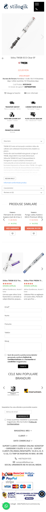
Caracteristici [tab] (8, 188)
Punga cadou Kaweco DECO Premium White (34, 216)
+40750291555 (24, 458)
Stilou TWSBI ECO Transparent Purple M (19, 280)
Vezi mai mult (10, 178)
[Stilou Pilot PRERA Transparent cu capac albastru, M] (33, 263)
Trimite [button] (23, 366)
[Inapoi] (2, 58)
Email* (7, 307)
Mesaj (7, 341)
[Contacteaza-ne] (36, 9)
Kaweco (12, 212)
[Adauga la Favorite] (12, 233)
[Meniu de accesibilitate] (42, 494)
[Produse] (37, 5)
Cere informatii (32, 93)
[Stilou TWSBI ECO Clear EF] (23, 34)
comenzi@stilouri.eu (24, 462)
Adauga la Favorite (13, 93)
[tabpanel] (23, 34)
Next (42, 36)
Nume (7, 315)
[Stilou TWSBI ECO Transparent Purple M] (12, 263)
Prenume (8, 324)
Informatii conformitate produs (15, 183)
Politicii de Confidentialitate (20, 358)
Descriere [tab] (7, 141)
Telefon (7, 332)
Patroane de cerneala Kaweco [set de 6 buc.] (12, 216)
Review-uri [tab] (9, 192)
